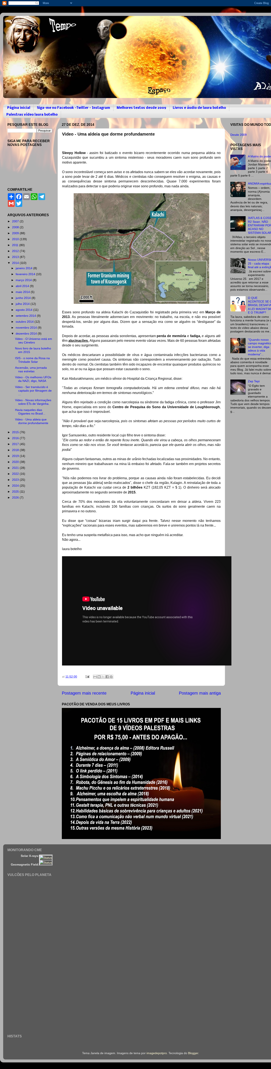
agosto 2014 (24, 309)
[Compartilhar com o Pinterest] (111, 677)
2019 (16, 456)
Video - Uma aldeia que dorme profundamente (31, 421)
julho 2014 (23, 303)
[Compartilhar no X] (103, 677)
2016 (16, 438)
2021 (16, 467)
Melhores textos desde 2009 (141, 108)
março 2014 (24, 280)
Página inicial (18, 108)
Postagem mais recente (84, 693)
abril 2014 (23, 286)
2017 (16, 444)
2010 (16, 239)
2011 (15, 245)
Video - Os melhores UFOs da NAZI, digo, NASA (33, 378)
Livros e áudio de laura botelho (199, 108)
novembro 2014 (27, 327)
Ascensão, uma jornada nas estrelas (31, 369)
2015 (16, 432)
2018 (16, 450)
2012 (16, 251)
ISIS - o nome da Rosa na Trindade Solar (32, 359)
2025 (16, 491)
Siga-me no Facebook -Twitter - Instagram (73, 108)
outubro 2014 (25, 321)
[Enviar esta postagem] (87, 676)
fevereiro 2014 (26, 274)
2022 (16, 473)
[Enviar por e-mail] (95, 677)
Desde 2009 (238, 134)
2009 (16, 233)
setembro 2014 (26, 315)
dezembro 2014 (27, 333)
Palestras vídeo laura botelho (32, 114)
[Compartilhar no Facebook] (107, 677)
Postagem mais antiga (200, 693)
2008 (16, 227)
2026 (16, 497)
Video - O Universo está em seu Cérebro (33, 340)
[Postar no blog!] (99, 677)
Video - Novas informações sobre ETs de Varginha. (33, 401)
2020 (16, 462)
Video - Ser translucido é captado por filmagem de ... (33, 390)
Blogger (193, 1053)
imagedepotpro (157, 1053)
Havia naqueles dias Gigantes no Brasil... (30, 411)
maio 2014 (23, 292)
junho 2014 (24, 298)
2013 (16, 257)
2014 (16, 263)
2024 (16, 485)
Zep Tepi (254, 381)
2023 (16, 479)
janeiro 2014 (24, 268)
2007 (16, 221)
